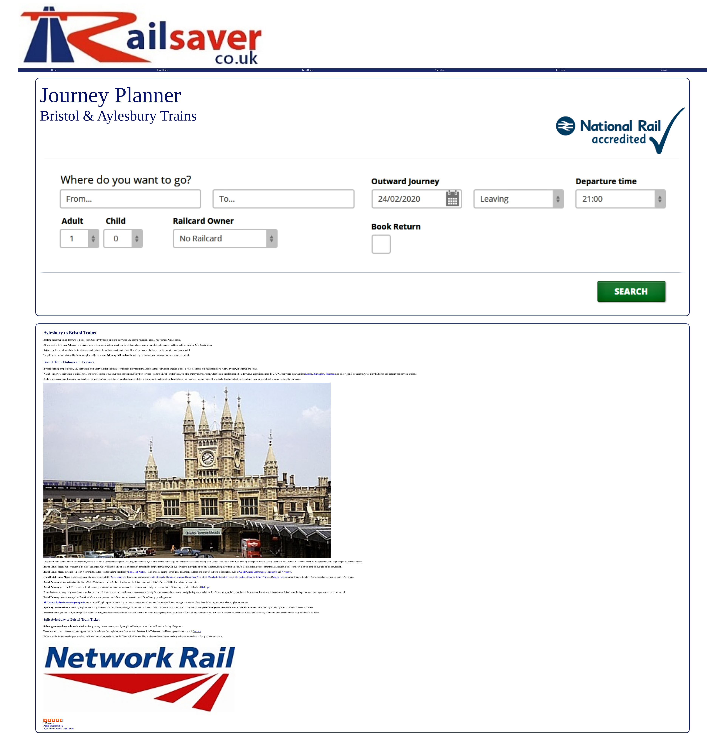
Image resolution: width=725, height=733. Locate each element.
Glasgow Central (279, 577)
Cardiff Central (246, 572)
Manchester (331, 374)
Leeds (231, 577)
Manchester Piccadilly (218, 577)
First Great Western (137, 572)
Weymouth (286, 572)
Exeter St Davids (157, 577)
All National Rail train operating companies (64, 602)
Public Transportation (53, 725)
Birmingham (319, 374)
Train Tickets (162, 70)
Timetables (440, 70)
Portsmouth (272, 572)
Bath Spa (205, 587)
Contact (663, 70)
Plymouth (170, 577)
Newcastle (239, 577)
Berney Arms (262, 577)
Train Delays (307, 70)
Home (54, 70)
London (308, 374)
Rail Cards (560, 70)
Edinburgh (250, 577)
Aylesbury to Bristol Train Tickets (58, 728)
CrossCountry (117, 577)
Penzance (180, 577)
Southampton (260, 572)
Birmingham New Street (196, 577)
